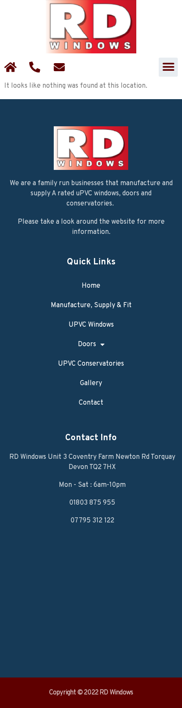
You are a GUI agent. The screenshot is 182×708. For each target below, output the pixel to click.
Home (91, 286)
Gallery (91, 383)
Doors (87, 344)
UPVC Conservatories (91, 364)
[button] (168, 67)
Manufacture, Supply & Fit (91, 305)
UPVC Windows (91, 325)
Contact (91, 403)
